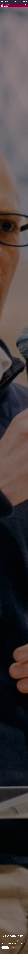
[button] (25, 5)
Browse (5, 947)
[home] (5, 5)
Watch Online (15, 947)
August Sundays (4, 1)
